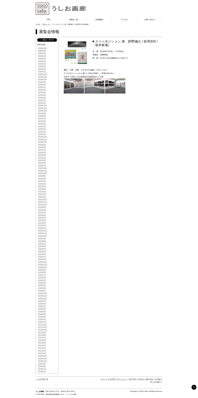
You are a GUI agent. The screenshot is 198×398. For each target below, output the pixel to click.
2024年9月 (42, 113)
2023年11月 (42, 139)
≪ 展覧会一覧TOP (47, 40)
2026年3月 (42, 66)
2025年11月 (42, 77)
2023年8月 (42, 147)
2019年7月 (42, 275)
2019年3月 (42, 285)
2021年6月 (42, 215)
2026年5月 (42, 61)
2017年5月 (42, 343)
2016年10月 (42, 361)
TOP (48, 20)
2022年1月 (42, 197)
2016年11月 (42, 358)
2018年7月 (42, 306)
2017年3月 (42, 348)
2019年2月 (42, 288)
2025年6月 (42, 90)
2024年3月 (42, 129)
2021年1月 (42, 228)
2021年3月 (42, 223)
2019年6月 (42, 277)
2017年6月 (42, 340)
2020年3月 (42, 254)
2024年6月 (42, 121)
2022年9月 (42, 176)
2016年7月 (42, 369)
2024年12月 (42, 105)
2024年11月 (42, 108)
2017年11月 (42, 327)
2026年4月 (42, 64)
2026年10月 (42, 48)
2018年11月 (42, 296)
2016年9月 (42, 364)
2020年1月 (42, 259)
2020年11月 (42, 233)
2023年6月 (42, 152)
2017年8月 (42, 335)
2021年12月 (42, 199)
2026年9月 (42, 51)
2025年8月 (42, 84)
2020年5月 (42, 249)
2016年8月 (42, 366)
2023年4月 (42, 158)
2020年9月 (42, 238)
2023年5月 (42, 155)
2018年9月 (42, 301)
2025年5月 (42, 92)
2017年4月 (42, 345)
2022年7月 (42, 181)
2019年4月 (42, 283)
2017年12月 (42, 324)
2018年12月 (42, 293)
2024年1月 (42, 134)
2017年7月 (42, 337)
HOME (38, 24)
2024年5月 (42, 124)
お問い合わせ (149, 20)
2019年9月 (42, 270)
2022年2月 (42, 194)
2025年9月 (42, 82)
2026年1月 (42, 71)
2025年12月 (42, 74)
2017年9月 (42, 332)
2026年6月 (42, 58)
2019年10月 (42, 267)
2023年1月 (42, 165)
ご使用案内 (99, 20)
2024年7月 (42, 118)
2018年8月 (42, 303)
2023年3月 (42, 160)
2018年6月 (42, 309)
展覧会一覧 (73, 20)
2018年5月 (42, 311)
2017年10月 (42, 330)
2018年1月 (42, 322)
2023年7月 (42, 150)
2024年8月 (42, 116)
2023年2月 (42, 163)
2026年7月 (42, 56)
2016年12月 (42, 356)
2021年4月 (42, 220)
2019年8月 (42, 272)
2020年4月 (42, 251)
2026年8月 (42, 53)
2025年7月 (42, 87)
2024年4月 (42, 126)
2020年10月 (42, 236)
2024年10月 (42, 111)
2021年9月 (42, 207)
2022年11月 (42, 171)
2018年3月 (42, 317)
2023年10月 (42, 142)
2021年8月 (42, 210)
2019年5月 (42, 280)
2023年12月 (42, 137)
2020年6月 (42, 246)
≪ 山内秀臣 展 (42, 379)
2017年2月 (42, 351)
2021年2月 (42, 225)
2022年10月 (42, 173)
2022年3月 (42, 191)
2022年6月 (42, 184)
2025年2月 (42, 100)
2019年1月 (42, 290)
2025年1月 (42, 103)
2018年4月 (42, 314)
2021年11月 (42, 202)
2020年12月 (42, 231)
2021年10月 (42, 204)
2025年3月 (42, 97)
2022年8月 (42, 178)
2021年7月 (42, 212)
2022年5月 (42, 186)
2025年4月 (42, 95)
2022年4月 (42, 189)
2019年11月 (42, 264)
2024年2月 (42, 131)
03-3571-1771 (54, 391)
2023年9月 (42, 145)
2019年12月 (42, 262)
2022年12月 (42, 168)
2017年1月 (42, 353)
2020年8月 (42, 241)
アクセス (124, 20)
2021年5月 (42, 217)
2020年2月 (42, 257)
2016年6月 (42, 371)
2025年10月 (42, 79)
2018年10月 (42, 298)
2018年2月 (42, 319)
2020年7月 (42, 244)
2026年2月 (42, 69)
